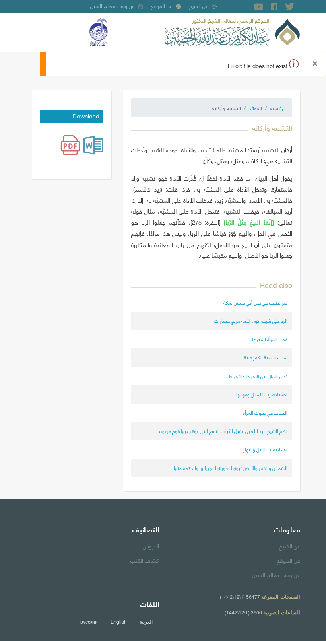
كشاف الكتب (144, 560)
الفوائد (255, 108)
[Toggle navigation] (37, 32)
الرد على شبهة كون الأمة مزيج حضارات (250, 320)
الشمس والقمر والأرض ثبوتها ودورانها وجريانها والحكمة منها (230, 467)
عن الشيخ (198, 5)
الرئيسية (278, 108)
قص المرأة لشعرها (269, 339)
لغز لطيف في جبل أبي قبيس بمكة (255, 302)
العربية (146, 621)
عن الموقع (162, 5)
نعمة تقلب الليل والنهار (265, 449)
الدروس (151, 545)
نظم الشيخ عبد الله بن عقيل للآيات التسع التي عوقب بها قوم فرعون (223, 430)
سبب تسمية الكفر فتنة (265, 357)
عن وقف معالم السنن (112, 5)
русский (89, 621)
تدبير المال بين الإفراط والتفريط (258, 376)
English (119, 621)
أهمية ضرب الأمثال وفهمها (261, 394)
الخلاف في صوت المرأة (265, 412)
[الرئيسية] (232, 31)
